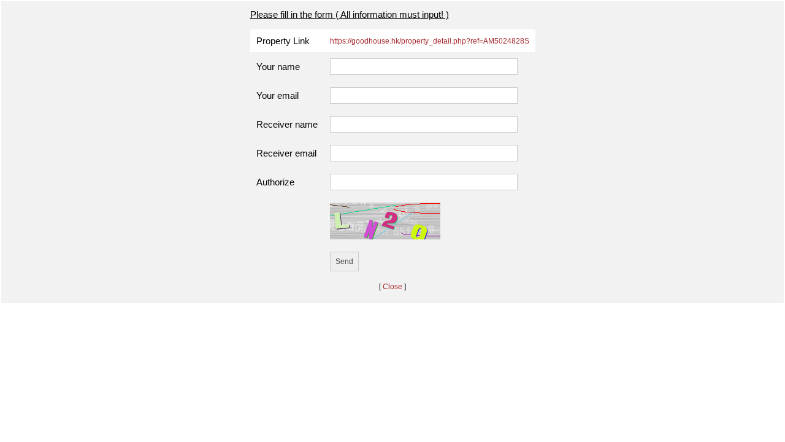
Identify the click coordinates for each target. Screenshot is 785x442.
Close (392, 286)
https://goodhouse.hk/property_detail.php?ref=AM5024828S (429, 41)
